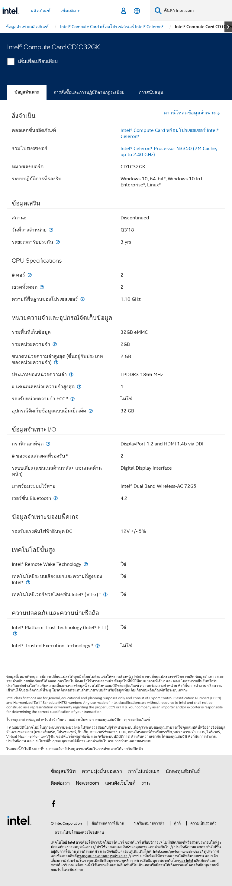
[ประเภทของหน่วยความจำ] (71, 374)
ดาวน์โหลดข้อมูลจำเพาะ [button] (190, 113)
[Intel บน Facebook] (53, 804)
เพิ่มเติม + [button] (70, 10)
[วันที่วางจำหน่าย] (51, 229)
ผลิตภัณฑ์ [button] (41, 10)
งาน (145, 783)
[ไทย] (137, 10)
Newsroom (87, 783)
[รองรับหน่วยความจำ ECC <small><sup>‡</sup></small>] (72, 398)
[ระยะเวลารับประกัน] (57, 241)
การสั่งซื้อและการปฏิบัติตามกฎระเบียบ (89, 92)
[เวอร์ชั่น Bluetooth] (55, 498)
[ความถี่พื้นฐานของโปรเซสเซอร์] (82, 299)
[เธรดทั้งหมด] (42, 287)
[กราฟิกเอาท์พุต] (48, 443)
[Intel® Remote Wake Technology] (85, 564)
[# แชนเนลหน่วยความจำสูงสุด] (79, 386)
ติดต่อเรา (60, 783)
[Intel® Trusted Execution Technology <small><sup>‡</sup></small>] (97, 645)
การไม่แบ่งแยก (144, 771)
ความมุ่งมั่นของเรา (102, 771)
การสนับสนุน (151, 92)
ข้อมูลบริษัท (63, 771)
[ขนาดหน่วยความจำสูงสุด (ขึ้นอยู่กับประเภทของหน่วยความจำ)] (56, 362)
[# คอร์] (29, 274)
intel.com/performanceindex (176, 851)
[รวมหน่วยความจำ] (54, 344)
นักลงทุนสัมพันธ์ (183, 771)
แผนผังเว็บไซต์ (120, 783)
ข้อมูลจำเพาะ (26, 92)
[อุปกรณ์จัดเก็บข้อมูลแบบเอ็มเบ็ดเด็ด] (90, 410)
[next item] (228, 26)
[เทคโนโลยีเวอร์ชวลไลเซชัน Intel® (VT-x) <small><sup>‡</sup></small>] (105, 594)
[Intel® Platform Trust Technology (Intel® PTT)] (15, 633)
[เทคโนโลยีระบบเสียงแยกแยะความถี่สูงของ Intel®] (28, 582)
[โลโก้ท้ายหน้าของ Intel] (19, 820)
